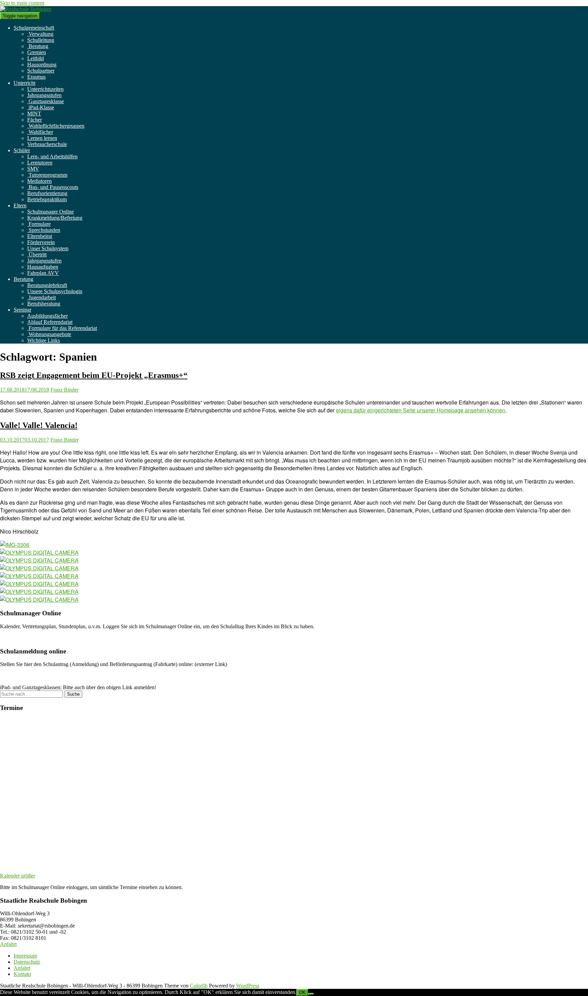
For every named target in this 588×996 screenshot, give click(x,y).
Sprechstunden (43, 230)
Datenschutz (27, 962)
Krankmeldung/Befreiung (54, 218)
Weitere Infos (14, 638)
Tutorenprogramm (47, 175)
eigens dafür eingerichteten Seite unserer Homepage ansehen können (420, 410)
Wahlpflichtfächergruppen (55, 126)
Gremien (36, 52)
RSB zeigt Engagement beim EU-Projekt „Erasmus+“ (93, 375)
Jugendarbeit (41, 297)
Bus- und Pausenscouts (52, 187)
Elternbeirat (39, 236)
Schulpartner (40, 71)
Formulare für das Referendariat (62, 328)
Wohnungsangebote (49, 334)
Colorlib (199, 986)
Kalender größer (17, 876)
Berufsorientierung (47, 193)
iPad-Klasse (40, 107)
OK (302, 992)
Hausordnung (41, 64)
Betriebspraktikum (47, 199)
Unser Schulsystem (47, 248)
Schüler (22, 150)
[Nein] (311, 994)
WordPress (247, 986)
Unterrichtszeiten (45, 89)
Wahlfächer (40, 132)
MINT (34, 113)
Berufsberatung (43, 303)
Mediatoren (39, 181)
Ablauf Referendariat (49, 322)
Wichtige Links (43, 340)
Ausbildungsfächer (47, 316)
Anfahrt (8, 944)
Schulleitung (40, 40)
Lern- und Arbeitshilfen (52, 156)
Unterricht (24, 83)
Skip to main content (22, 3)
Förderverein (41, 242)
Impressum (25, 956)
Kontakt (22, 974)
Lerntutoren (39, 162)
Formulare (39, 224)
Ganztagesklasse (45, 101)
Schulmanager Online (50, 212)
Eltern (20, 205)
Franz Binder (64, 390)
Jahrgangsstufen (44, 95)
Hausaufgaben (42, 267)
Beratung (37, 46)
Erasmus (36, 77)
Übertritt (37, 254)
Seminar (22, 310)
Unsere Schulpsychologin (54, 291)
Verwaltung (40, 34)
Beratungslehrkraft (47, 285)
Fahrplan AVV (43, 273)
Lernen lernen (42, 138)
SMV (33, 169)
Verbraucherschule (47, 144)
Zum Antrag (13, 676)
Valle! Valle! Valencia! (39, 425)
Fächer (34, 120)
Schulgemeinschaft (34, 28)
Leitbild (35, 58)
